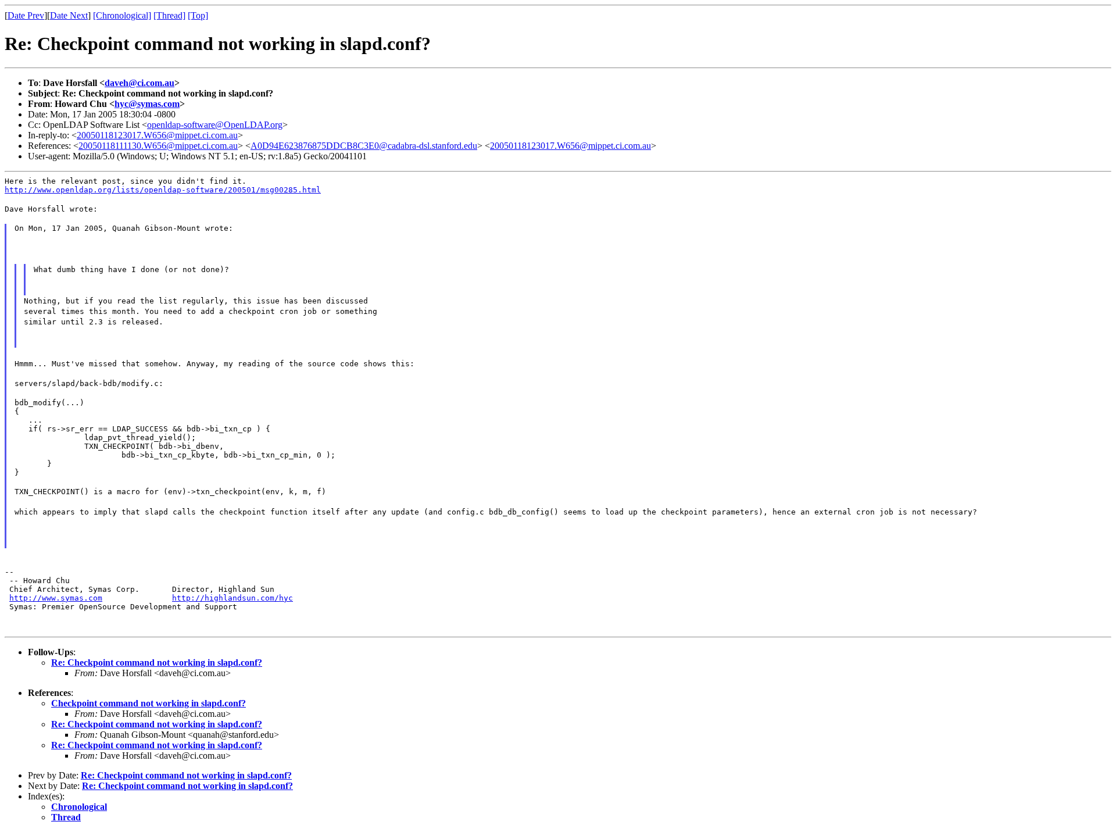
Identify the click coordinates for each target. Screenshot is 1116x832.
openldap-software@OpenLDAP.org (214, 125)
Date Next (69, 15)
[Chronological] (122, 15)
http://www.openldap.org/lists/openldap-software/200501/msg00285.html (163, 189)
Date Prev (26, 15)
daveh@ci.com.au (139, 83)
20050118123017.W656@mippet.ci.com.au (157, 135)
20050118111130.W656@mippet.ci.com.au (158, 146)
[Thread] (169, 15)
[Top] (198, 15)
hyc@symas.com (147, 104)
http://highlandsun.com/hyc (232, 598)
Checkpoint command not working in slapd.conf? (148, 703)
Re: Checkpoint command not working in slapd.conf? (156, 662)
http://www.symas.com (55, 598)
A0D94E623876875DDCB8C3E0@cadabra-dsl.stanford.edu (364, 146)
